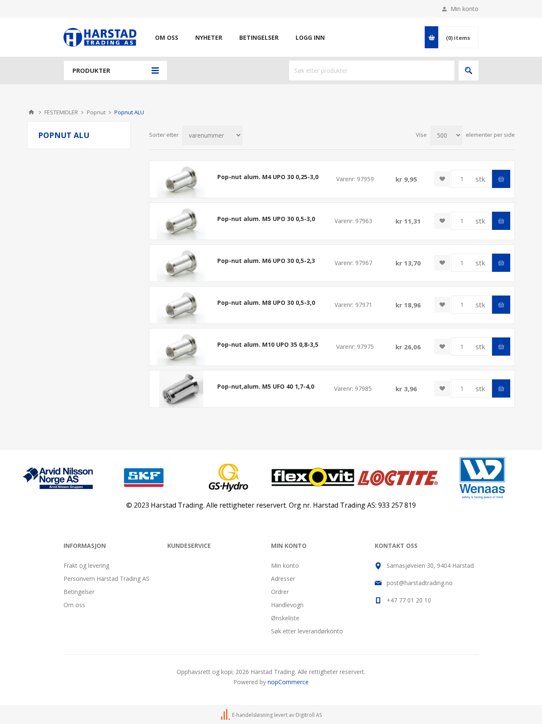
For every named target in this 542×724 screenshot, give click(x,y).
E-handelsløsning (252, 714)
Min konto (464, 9)
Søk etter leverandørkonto (307, 631)
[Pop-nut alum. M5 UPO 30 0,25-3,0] (181, 221)
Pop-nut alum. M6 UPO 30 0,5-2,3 (266, 261)
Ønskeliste (285, 618)
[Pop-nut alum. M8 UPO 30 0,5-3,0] (181, 305)
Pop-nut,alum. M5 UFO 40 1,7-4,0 (265, 386)
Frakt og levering (86, 565)
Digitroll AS (309, 714)
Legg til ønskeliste (442, 179)
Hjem (31, 112)
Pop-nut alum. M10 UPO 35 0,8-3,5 (267, 344)
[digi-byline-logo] (226, 714)
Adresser (283, 579)
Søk (468, 70)
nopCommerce (288, 682)
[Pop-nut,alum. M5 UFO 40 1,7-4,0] (181, 388)
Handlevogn (287, 605)
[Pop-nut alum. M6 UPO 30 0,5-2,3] (181, 263)
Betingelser (79, 592)
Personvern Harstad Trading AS (106, 579)
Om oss (74, 605)
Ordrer (280, 592)
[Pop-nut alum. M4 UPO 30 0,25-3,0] (181, 179)
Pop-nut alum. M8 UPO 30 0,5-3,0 (266, 302)
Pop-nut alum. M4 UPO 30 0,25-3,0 (267, 177)
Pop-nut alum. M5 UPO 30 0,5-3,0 (266, 219)
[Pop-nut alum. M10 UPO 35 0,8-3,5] (181, 347)
